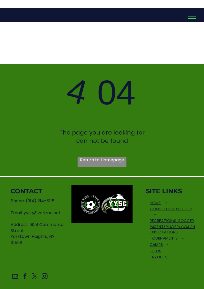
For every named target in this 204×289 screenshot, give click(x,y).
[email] (15, 277)
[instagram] (44, 277)
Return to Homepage (102, 160)
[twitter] (34, 277)
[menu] (192, 16)
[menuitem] (172, 203)
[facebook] (24, 277)
